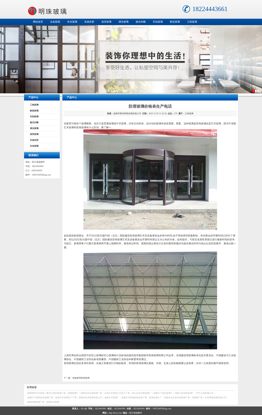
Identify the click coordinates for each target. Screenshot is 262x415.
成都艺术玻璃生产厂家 (65, 397)
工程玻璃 (192, 21)
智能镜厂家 (197, 397)
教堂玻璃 (175, 21)
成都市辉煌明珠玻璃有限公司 (127, 113)
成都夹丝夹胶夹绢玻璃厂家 (177, 397)
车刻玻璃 (158, 21)
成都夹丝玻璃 (52, 402)
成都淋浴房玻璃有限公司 (90, 397)
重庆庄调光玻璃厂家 (56, 393)
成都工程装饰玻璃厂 (184, 393)
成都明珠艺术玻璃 (35, 393)
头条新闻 (55, 21)
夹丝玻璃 (72, 21)
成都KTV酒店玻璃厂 (163, 393)
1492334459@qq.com (41, 175)
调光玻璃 (124, 21)
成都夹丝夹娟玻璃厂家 (91, 393)
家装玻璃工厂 (155, 397)
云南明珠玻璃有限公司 (215, 397)
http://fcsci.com (115, 413)
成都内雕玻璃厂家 (35, 402)
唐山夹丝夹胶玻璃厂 (141, 393)
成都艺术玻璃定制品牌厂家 (134, 397)
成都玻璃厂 (73, 393)
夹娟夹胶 (89, 21)
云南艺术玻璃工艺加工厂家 (117, 393)
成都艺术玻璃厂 (111, 397)
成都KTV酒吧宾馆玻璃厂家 (40, 397)
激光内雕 (141, 21)
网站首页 (38, 21)
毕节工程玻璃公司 (204, 393)
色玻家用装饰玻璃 (80, 378)
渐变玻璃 (106, 21)
